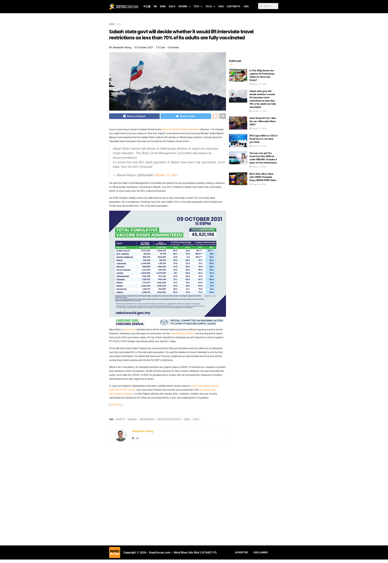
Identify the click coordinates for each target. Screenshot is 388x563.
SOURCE (115, 404)
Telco (208, 6)
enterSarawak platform (182, 333)
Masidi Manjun (147, 419)
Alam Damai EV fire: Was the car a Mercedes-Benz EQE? (262, 121)
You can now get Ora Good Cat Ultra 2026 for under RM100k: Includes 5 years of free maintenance (263, 157)
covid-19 (120, 419)
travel (196, 419)
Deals (172, 6)
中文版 (147, 6)
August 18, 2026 (258, 84)
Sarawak (129, 329)
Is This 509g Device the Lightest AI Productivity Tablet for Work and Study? (261, 75)
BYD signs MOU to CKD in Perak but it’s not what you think (263, 139)
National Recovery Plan (169, 419)
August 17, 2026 (258, 128)
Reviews (182, 6)
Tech (196, 6)
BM (155, 6)
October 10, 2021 (166, 175)
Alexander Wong (142, 431)
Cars (221, 6)
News (163, 6)
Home (111, 24)
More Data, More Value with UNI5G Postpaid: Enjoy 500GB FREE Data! (262, 177)
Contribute (233, 6)
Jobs (246, 6)
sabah (187, 419)
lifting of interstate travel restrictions (180, 129)
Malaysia (132, 419)
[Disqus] (167, 496)
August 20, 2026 (258, 184)
